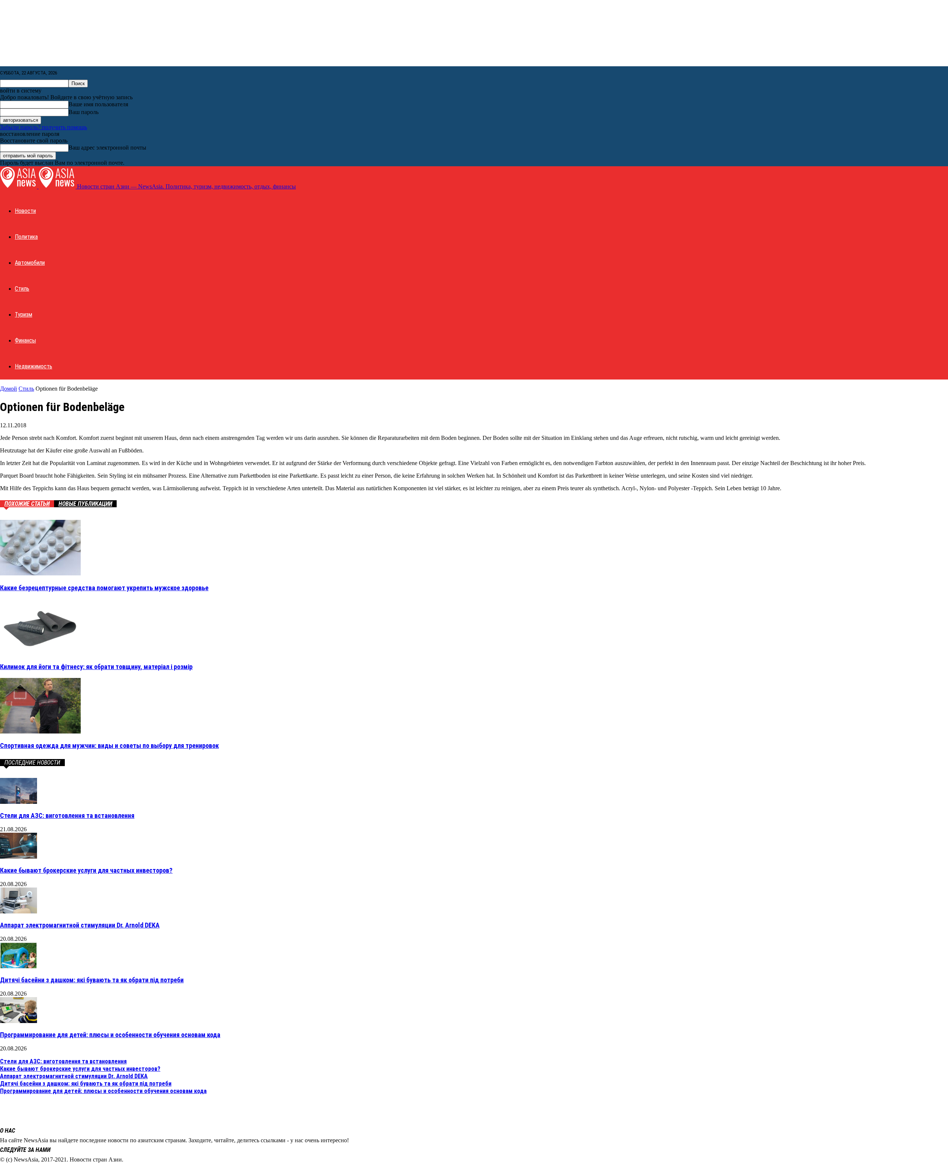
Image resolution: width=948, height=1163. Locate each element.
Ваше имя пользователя (98, 104)
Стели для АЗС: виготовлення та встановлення (67, 815)
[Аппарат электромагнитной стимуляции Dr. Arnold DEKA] (18, 911)
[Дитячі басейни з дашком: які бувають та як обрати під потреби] (18, 966)
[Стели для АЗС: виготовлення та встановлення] (18, 802)
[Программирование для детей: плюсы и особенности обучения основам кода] (18, 1021)
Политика (26, 236)
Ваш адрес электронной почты (107, 147)
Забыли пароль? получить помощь (43, 127)
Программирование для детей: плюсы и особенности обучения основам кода (110, 1035)
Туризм (23, 314)
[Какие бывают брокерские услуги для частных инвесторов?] (18, 856)
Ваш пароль (84, 112)
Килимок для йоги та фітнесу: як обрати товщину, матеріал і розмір (96, 667)
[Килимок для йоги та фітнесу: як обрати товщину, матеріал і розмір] (40, 652)
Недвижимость (33, 366)
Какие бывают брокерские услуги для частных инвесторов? (86, 870)
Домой (8, 388)
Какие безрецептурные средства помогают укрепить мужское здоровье (104, 588)
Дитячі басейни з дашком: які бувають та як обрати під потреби (92, 980)
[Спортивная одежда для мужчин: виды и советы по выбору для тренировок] (40, 731)
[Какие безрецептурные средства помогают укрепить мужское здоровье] (40, 573)
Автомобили (30, 262)
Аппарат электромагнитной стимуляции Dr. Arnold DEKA (80, 925)
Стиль (22, 288)
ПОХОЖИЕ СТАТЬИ (27, 503)
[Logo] (19, 186)
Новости (25, 210)
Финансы (25, 340)
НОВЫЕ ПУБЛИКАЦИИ (85, 503)
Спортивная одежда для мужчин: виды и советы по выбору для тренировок (109, 745)
